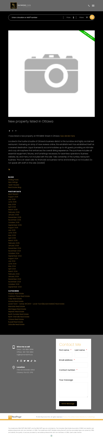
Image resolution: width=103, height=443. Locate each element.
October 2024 (13, 253)
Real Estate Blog (14, 187)
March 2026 (13, 209)
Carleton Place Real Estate (19, 296)
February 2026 (14, 212)
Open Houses (13, 185)
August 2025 (13, 227)
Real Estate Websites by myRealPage (83, 417)
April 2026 (12, 207)
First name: (64, 350)
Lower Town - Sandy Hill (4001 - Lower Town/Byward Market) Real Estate (36, 304)
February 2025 (14, 243)
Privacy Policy (67, 417)
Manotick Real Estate (16, 306)
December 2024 (14, 248)
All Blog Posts (13, 180)
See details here (67, 136)
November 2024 (14, 251)
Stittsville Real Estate (16, 324)
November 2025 (14, 220)
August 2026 (13, 197)
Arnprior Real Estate (16, 293)
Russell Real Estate (15, 322)
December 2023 (14, 279)
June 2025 (12, 233)
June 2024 (12, 264)
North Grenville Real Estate (18, 317)
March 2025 (13, 240)
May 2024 (12, 266)
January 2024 (13, 276)
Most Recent (13, 194)
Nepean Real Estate (16, 311)
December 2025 (14, 217)
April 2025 (12, 238)
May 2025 (12, 235)
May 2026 (12, 204)
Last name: (80, 350)
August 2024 (13, 258)
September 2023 (15, 287)
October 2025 (13, 222)
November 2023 (14, 282)
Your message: (66, 380)
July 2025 (11, 230)
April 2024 (12, 269)
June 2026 (12, 202)
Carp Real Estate (15, 299)
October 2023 (13, 284)
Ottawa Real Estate (21, 128)
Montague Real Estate (17, 309)
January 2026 (13, 215)
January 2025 (13, 245)
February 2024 (13, 274)
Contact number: (67, 370)
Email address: (66, 360)
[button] (18, 361)
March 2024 (12, 271)
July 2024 (11, 261)
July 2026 (11, 199)
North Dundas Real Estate (18, 314)
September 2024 (15, 256)
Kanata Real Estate (15, 301)
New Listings (13, 182)
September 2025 (15, 225)
